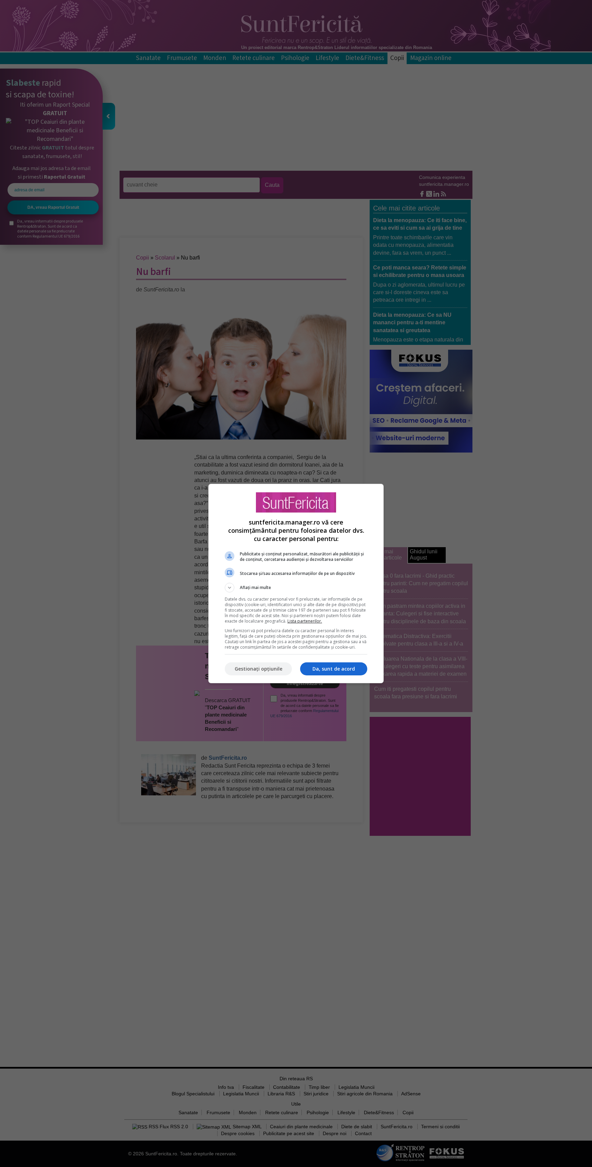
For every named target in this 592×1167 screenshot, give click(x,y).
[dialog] (296, 583)
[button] (296, 587)
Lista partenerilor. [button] (304, 621)
